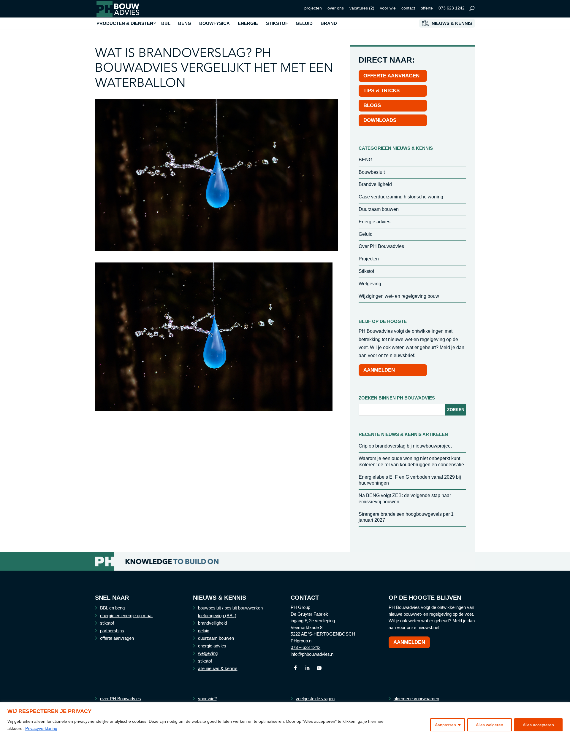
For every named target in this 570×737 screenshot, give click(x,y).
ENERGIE (248, 23)
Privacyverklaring (41, 728)
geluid (203, 630)
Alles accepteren (538, 724)
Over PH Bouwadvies (381, 246)
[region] (285, 719)
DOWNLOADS (380, 120)
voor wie (388, 8)
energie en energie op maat (126, 615)
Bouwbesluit (372, 172)
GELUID (304, 23)
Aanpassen (445, 724)
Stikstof (366, 271)
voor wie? (207, 698)
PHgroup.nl (301, 640)
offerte (427, 8)
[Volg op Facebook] (295, 668)
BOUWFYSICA (214, 23)
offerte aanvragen (117, 638)
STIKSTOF (277, 23)
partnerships (112, 630)
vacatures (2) (361, 8)
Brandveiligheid (375, 184)
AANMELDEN (379, 370)
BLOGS (372, 105)
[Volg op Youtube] (319, 668)
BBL (165, 23)
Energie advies (374, 221)
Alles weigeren (489, 724)
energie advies (212, 645)
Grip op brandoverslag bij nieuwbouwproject (405, 445)
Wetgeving (370, 283)
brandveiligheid (212, 622)
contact (408, 8)
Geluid (366, 234)
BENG (184, 23)
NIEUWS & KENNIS (452, 23)
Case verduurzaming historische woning (401, 196)
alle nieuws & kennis (218, 668)
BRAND (329, 23)
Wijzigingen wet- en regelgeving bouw (399, 296)
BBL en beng (112, 607)
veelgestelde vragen (315, 698)
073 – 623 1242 (305, 647)
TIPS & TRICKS (381, 90)
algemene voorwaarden (416, 698)
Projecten (369, 258)
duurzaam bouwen (216, 638)
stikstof (107, 622)
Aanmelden (409, 642)
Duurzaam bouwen (379, 209)
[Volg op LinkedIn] (307, 668)
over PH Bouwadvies (120, 698)
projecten (313, 8)
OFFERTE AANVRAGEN (391, 76)
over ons (335, 8)
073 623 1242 (451, 8)
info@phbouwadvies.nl (312, 654)
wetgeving (208, 653)
